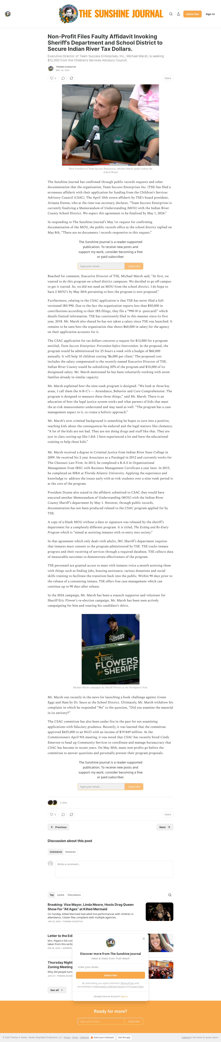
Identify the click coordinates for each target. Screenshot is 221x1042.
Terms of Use (127, 983)
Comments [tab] (56, 851)
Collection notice (88, 1037)
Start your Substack (104, 1037)
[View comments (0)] (63, 78)
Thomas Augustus (66, 67)
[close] (143, 938)
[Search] (170, 14)
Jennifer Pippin (71, 948)
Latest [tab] (60, 894)
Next (162, 827)
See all (54, 990)
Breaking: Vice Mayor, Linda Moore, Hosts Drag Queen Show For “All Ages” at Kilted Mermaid (91, 907)
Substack (186, 1037)
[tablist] (63, 851)
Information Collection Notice (109, 986)
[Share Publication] (178, 14)
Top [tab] (52, 894)
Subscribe (192, 14)
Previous (60, 827)
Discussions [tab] (74, 894)
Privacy (67, 1037)
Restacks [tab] (70, 851)
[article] (110, 915)
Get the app (124, 1037)
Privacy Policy (136, 986)
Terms (75, 1037)
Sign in (210, 14)
